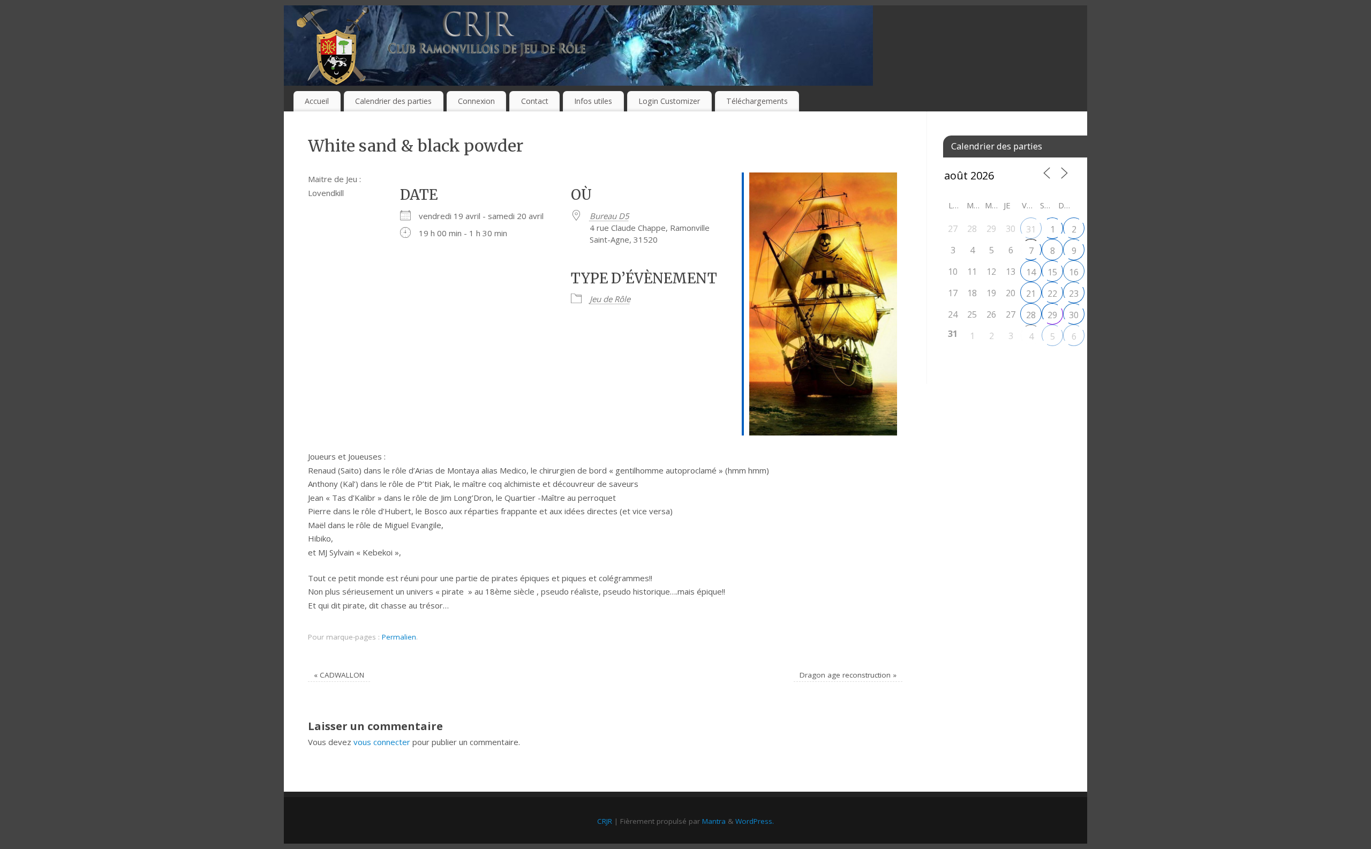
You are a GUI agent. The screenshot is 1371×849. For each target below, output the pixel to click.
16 (1074, 272)
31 (1031, 229)
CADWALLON (339, 675)
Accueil (317, 101)
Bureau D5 (609, 216)
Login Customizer (669, 101)
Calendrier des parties (393, 101)
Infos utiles (593, 101)
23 (1074, 293)
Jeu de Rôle (610, 299)
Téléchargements (757, 101)
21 (1031, 293)
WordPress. (754, 821)
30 (1074, 315)
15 (1052, 272)
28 (1031, 315)
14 (1031, 272)
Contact (534, 101)
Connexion (476, 101)
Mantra (714, 821)
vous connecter (381, 742)
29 (1052, 315)
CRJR (604, 821)
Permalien (399, 637)
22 (1052, 293)
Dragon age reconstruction (848, 675)
